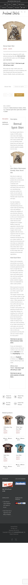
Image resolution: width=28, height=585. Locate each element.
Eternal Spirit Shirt (11, 109)
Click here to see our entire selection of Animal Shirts (17, 375)
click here (16, 351)
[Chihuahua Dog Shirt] (7, 420)
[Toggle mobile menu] (25, 12)
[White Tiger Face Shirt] (20, 420)
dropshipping (16, 353)
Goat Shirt (19, 455)
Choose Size (7, 86)
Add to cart (19, 94)
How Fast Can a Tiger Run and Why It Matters (7, 512)
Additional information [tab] (5, 123)
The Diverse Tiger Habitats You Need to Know (7, 504)
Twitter (21, 359)
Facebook (18, 357)
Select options (6, 439)
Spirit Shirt (19, 109)
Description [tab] (5, 119)
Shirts (24, 108)
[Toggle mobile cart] (18, 12)
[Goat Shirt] (20, 448)
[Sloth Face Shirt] (7, 448)
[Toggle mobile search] (21, 12)
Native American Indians (15, 108)
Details (10, 438)
